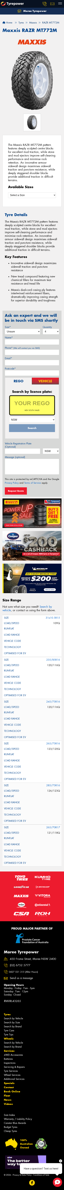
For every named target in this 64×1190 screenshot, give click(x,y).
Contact (9, 1087)
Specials (9, 1083)
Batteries (8, 1059)
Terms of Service (32, 482)
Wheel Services (12, 1075)
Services (9, 1051)
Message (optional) (15, 457)
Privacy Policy (12, 482)
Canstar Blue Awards (15, 1123)
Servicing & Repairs (14, 1067)
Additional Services (14, 1079)
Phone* (22, 348)
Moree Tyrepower (34, 11)
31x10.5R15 (53, 617)
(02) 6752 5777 (20, 965)
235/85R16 (53, 659)
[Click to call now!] (44, 4)
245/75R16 (53, 701)
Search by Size (12, 1022)
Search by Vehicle (13, 1018)
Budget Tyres (10, 1127)
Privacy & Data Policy (22, 1175)
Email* (8, 358)
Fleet (7, 1095)
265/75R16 (53, 743)
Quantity (47, 327)
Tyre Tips (8, 1034)
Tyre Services (11, 1071)
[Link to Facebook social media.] (32, 1183)
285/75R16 (53, 785)
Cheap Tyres (10, 1131)
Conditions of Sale (41, 1175)
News (7, 1099)
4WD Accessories (13, 1055)
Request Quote (16, 491)
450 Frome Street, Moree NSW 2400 (33, 959)
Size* (8, 327)
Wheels (9, 1038)
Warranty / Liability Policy (18, 1119)
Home (8, 22)
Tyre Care (9, 1030)
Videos (8, 1104)
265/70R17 (53, 827)
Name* (9, 337)
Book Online (12, 1091)
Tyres (7, 1014)
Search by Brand (13, 1026)
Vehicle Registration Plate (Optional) (18, 445)
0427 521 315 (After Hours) (23, 971)
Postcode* (10, 368)
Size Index (9, 1115)
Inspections (9, 1063)
